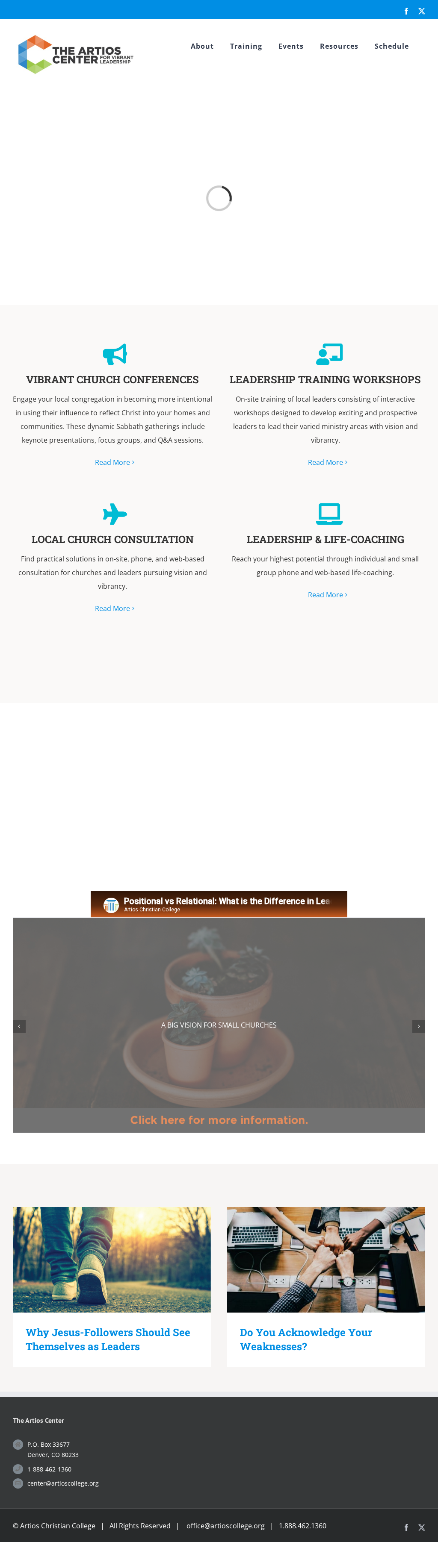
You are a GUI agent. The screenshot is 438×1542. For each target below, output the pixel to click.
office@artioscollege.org (225, 1525)
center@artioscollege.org (63, 1483)
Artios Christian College (57, 1525)
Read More (112, 462)
